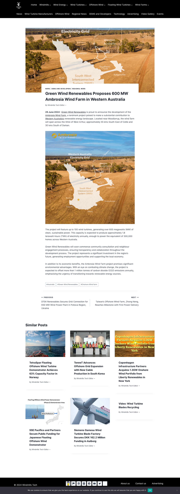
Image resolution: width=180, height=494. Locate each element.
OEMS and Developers (100, 14)
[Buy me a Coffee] (68, 483)
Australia (50, 284)
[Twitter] (99, 483)
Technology (119, 14)
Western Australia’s (54, 118)
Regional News (79, 14)
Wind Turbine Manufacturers (39, 14)
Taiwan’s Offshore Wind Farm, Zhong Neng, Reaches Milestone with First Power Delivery (117, 301)
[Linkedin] (78, 483)
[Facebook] (89, 483)
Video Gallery (147, 14)
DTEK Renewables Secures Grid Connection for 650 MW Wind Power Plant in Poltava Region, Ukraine (64, 302)
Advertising (133, 14)
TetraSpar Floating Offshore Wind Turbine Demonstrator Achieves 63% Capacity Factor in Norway (43, 370)
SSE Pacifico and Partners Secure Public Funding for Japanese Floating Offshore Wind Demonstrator (44, 437)
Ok (150, 490)
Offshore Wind (62, 14)
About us (125, 483)
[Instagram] (84, 483)
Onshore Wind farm (89, 284)
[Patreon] (73, 483)
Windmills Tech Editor (56, 105)
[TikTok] (105, 483)
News (19, 14)
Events (160, 14)
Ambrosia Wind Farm (55, 115)
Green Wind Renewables (73, 112)
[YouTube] (94, 483)
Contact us (140, 483)
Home (34, 5)
